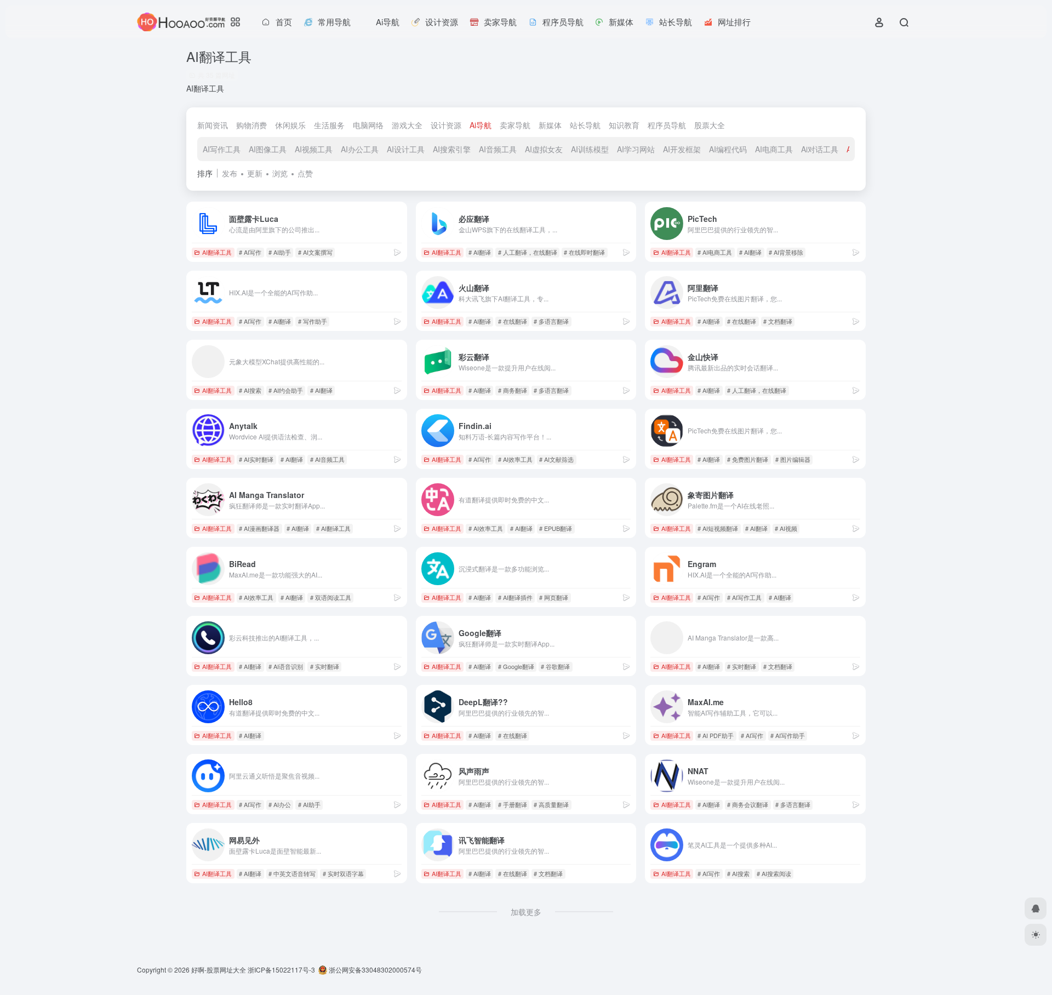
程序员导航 (667, 124)
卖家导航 (515, 124)
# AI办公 (279, 804)
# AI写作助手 (787, 735)
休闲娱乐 (290, 124)
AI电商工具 (774, 149)
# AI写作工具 (744, 597)
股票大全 (709, 124)
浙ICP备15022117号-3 (281, 969)
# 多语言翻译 (551, 321)
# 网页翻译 (553, 597)
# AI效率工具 (515, 459)
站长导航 (585, 124)
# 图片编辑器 (792, 459)
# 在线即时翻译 (584, 252)
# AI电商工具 (714, 252)
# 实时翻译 (324, 666)
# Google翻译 (516, 666)
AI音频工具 (498, 149)
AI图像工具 (268, 149)
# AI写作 (250, 252)
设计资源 (446, 124)
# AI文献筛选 (556, 459)
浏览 (280, 173)
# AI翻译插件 (515, 597)
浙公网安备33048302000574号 (374, 969)
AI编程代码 (728, 149)
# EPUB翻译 (555, 528)
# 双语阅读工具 (330, 597)
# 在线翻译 (512, 321)
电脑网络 (368, 124)
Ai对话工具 (819, 149)
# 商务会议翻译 (747, 804)
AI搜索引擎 (452, 149)
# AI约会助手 (285, 390)
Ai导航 (480, 124)
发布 (229, 173)
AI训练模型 (590, 149)
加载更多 (526, 911)
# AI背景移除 (786, 252)
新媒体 (550, 124)
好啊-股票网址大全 (218, 969)
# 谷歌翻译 (555, 666)
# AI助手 (279, 252)
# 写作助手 (312, 321)
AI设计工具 (406, 149)
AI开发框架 (682, 149)
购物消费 (251, 124)
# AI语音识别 (285, 666)
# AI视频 (786, 528)
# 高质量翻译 (551, 804)
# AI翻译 (479, 252)
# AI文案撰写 (315, 252)
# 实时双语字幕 (343, 873)
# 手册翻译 (512, 804)
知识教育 (624, 124)
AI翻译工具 (217, 252)
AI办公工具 (360, 149)
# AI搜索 (250, 390)
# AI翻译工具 (333, 528)
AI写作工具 (222, 149)
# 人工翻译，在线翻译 (527, 252)
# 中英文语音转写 (292, 873)
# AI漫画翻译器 (259, 528)
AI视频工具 (314, 149)
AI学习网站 (636, 149)
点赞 (305, 173)
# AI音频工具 (327, 459)
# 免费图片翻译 (747, 459)
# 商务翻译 (512, 390)
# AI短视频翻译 (717, 528)
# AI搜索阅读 (774, 873)
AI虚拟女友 (544, 149)
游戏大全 (407, 124)
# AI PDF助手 (715, 735)
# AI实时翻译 (256, 459)
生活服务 (329, 124)
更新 (254, 173)
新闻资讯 (212, 124)
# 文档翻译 (777, 321)
